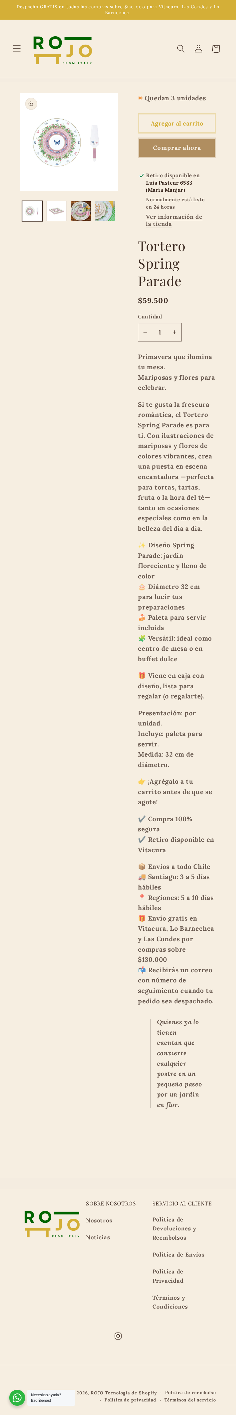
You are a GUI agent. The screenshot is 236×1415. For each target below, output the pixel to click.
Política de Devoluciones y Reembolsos (174, 1228)
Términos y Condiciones (170, 1302)
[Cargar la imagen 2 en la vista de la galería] (56, 211)
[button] (17, 49)
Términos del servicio (190, 1400)
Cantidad (150, 316)
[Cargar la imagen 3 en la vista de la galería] (81, 211)
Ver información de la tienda (174, 220)
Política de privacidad (130, 1400)
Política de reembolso (190, 1392)
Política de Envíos (178, 1254)
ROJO (97, 1393)
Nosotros (99, 1220)
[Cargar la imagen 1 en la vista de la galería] (32, 211)
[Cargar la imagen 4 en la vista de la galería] (105, 211)
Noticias (98, 1237)
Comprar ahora (177, 147)
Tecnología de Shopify (131, 1393)
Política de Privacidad (168, 1276)
